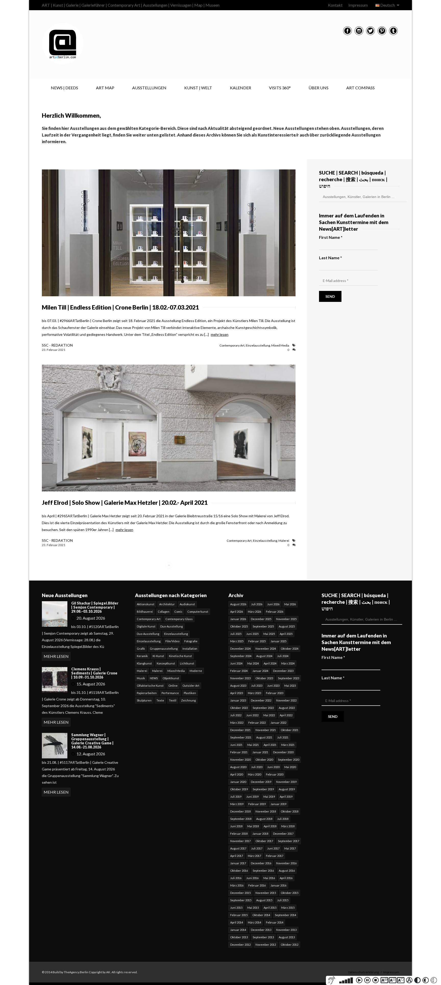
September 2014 (285, 915)
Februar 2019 (257, 804)
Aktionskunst (145, 604)
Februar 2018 (239, 833)
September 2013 (263, 937)
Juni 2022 (252, 715)
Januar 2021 (260, 752)
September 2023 (288, 678)
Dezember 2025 (261, 619)
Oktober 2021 (289, 730)
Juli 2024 (282, 656)
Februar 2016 (257, 885)
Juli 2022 (235, 715)
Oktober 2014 (261, 915)
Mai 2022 (269, 715)
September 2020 (288, 759)
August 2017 (238, 848)
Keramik (142, 656)
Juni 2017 (273, 848)
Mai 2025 (269, 633)
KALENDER (240, 87)
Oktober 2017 (264, 841)
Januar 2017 (238, 863)
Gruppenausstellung (164, 648)
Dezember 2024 (240, 648)
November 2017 (240, 841)
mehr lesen (219, 334)
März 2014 (254, 922)
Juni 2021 (236, 744)
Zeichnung (188, 700)
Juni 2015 (236, 907)
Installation (189, 648)
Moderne (196, 670)
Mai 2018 (253, 826)
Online (173, 685)
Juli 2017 (256, 848)
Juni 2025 (252, 633)
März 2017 (254, 855)
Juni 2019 (252, 796)
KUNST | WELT (198, 87)
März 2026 (254, 611)
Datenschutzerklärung (363, 972)
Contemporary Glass (179, 619)
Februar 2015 (239, 915)
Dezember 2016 (261, 863)
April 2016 (286, 878)
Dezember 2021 (240, 730)
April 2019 (286, 796)
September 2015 (240, 900)
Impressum (358, 5)
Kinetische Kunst (180, 656)
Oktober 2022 (239, 707)
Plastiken (190, 693)
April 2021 (270, 744)
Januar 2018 (260, 833)
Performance (170, 693)
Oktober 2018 (289, 811)
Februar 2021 (239, 752)
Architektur (167, 604)
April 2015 (270, 907)
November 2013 (286, 929)
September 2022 (263, 707)
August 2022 (287, 707)
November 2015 (265, 892)
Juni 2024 (236, 663)
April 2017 (236, 855)
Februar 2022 (257, 722)
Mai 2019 (269, 796)
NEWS (154, 678)
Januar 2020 (238, 781)
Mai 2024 (253, 663)
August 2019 (287, 789)
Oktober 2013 (239, 937)
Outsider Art (190, 685)
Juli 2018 (282, 818)
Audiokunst (187, 604)
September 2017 (288, 841)
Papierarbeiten (147, 693)
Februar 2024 (239, 670)
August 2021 (264, 737)
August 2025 (287, 626)
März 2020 (254, 774)
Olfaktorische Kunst (150, 685)
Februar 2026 (274, 611)
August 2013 (287, 937)
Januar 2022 (278, 722)
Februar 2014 (274, 922)
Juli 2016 (235, 878)
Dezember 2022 (261, 700)
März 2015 (288, 907)
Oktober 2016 (239, 870)
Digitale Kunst (146, 626)
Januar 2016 (278, 885)
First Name (330, 237)
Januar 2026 (238, 619)
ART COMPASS (360, 87)
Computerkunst (197, 611)
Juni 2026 (273, 604)
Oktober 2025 (239, 626)
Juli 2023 (256, 685)
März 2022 (236, 722)
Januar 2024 (260, 670)
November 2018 (265, 811)
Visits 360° (280, 87)
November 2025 (286, 619)
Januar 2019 (278, 804)
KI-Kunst (158, 656)
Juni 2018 (236, 826)
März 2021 (288, 744)
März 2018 (288, 826)
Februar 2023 (274, 693)
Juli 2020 (256, 767)
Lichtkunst (187, 663)
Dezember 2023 (283, 670)
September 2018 (240, 818)
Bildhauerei (145, 611)
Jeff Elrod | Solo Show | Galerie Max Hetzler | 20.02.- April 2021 (124, 502)
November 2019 (286, 781)
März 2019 (236, 804)
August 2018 (264, 818)
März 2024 (288, 663)
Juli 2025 (235, 633)
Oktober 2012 (289, 944)
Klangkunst (144, 663)
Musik (141, 678)
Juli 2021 (282, 737)
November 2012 (265, 944)
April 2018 (270, 826)
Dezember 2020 (283, 752)
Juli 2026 (256, 604)
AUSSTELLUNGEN (149, 87)
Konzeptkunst (166, 663)
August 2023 (238, 685)
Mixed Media (280, 345)
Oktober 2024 (289, 648)
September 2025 (263, 626)
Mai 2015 (253, 907)
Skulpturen (144, 700)
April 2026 (236, 611)
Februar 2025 (257, 641)
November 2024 (265, 648)
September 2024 (240, 656)
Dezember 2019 (261, 781)
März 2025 (236, 641)
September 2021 (240, 737)
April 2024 (270, 663)
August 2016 (287, 870)
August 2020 (238, 767)
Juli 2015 (282, 900)
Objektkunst (171, 678)
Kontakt (335, 5)
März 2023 (254, 693)
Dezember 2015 (240, 892)
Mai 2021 (253, 744)
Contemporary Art (231, 345)
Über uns (318, 87)
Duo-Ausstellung (171, 626)
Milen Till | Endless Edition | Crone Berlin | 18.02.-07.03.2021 (120, 307)
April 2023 (236, 693)
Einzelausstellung (258, 345)
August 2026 (238, 604)
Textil (172, 700)
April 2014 (236, 922)
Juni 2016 (252, 878)
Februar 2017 (274, 855)
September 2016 (263, 870)
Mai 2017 (290, 848)
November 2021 (265, 730)
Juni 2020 (273, 767)
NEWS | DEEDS (64, 87)
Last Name (330, 257)
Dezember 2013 (261, 929)
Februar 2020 (274, 774)
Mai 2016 (269, 878)
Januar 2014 (238, 929)
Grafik (141, 648)
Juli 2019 (235, 796)
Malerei (283, 541)
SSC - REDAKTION (57, 345)
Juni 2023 (273, 685)
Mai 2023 (290, 685)
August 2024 (264, 656)
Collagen (163, 611)
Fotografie (191, 641)
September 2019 (263, 789)
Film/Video (172, 641)
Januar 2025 (278, 641)
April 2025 (286, 633)
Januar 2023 (238, 700)
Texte (160, 700)
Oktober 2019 (239, 789)
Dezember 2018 (240, 811)
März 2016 (236, 885)
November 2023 (240, 678)
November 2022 (286, 700)
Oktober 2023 (264, 678)
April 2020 (236, 774)
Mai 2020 (290, 767)
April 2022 (286, 715)
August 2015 (264, 900)
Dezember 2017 (283, 833)
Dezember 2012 (240, 944)
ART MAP (105, 87)
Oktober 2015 (289, 892)
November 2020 (240, 759)
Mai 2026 (290, 604)
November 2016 (286, 863)
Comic (178, 611)
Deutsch (387, 5)
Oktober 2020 (264, 759)
